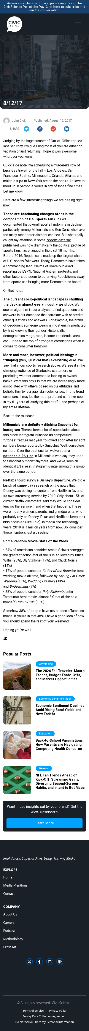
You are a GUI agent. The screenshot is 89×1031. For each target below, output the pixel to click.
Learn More (44, 823)
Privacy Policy (58, 1011)
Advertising (46, 664)
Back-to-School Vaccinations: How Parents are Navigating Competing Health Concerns (60, 744)
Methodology (13, 939)
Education (45, 733)
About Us (10, 914)
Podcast (9, 930)
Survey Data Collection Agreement (45, 1016)
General (43, 768)
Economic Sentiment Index (55, 698)
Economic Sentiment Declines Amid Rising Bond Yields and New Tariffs (60, 710)
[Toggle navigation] (78, 24)
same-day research (33, 485)
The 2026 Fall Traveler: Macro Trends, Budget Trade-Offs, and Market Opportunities (60, 675)
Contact (8, 893)
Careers (8, 922)
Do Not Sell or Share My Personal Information (44, 1022)
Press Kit (9, 947)
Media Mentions (15, 885)
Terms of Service (33, 1011)
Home (7, 877)
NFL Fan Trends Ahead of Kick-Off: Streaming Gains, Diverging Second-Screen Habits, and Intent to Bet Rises (60, 781)
